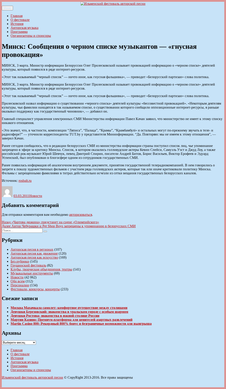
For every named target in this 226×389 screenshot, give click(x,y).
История (17, 24)
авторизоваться (80, 214)
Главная (17, 16)
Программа (19, 32)
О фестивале (20, 20)
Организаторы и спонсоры (31, 36)
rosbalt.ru (25, 180)
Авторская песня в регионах (32, 249)
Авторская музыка (24, 28)
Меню (7, 8)
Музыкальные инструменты (32, 273)
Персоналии (20, 285)
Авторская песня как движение (34, 253)
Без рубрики (20, 261)
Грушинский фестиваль (28, 265)
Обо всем (18, 281)
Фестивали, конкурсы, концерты (35, 289)
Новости (35, 196)
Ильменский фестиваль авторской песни (32, 377)
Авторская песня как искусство (34, 257)
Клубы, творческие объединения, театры (41, 269)
